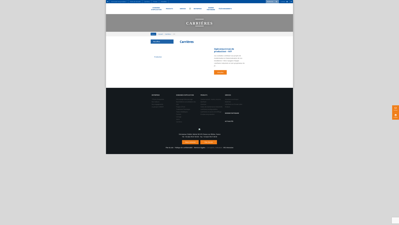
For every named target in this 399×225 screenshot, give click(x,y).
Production (158, 57)
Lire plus (220, 72)
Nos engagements (157, 104)
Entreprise (156, 95)
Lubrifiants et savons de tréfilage (211, 112)
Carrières (168, 34)
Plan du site (169, 148)
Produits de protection (208, 114)
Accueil (160, 34)
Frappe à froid (180, 107)
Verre (178, 119)
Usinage (178, 117)
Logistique (157, 51)
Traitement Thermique (183, 109)
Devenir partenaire (232, 113)
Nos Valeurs (155, 102)
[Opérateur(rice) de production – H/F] (197, 55)
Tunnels (178, 114)
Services (228, 95)
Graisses (203, 104)
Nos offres (156, 41)
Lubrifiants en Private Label (233, 104)
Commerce (157, 46)
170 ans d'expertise (158, 99)
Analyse (227, 107)
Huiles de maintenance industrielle (211, 107)
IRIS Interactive (228, 148)
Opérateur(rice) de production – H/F (224, 50)
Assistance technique (231, 99)
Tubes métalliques (182, 112)
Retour (153, 34)
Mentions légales (199, 148)
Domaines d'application (185, 95)
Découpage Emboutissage (184, 99)
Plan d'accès (208, 142)
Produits (204, 95)
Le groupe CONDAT (158, 107)
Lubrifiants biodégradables (209, 109)
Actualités (229, 121)
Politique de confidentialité (184, 148)
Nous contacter (190, 142)
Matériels (228, 102)
